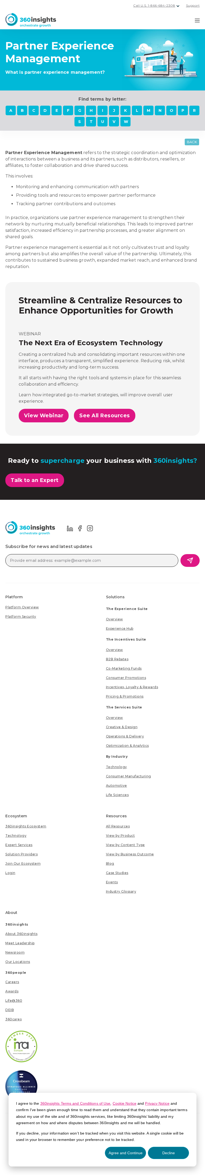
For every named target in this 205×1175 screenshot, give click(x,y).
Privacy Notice (157, 1103)
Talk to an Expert (35, 480)
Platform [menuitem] (14, 597)
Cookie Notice (124, 1103)
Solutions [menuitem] (115, 597)
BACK (192, 142)
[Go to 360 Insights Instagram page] (90, 527)
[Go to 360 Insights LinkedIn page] (70, 527)
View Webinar (43, 416)
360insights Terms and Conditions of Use (75, 1103)
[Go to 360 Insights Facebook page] (80, 527)
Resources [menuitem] (116, 816)
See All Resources (104, 416)
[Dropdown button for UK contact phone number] (178, 6)
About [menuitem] (11, 912)
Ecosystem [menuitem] (16, 816)
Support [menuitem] (193, 5)
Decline (168, 1153)
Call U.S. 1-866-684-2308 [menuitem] (154, 5)
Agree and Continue (126, 1153)
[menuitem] (22, 607)
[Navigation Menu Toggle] (197, 20)
